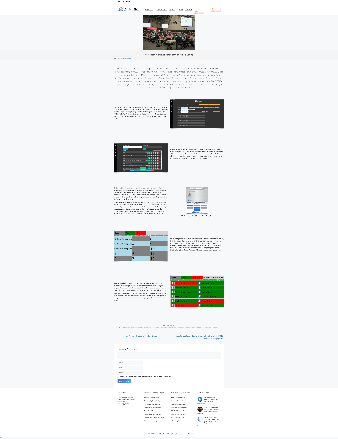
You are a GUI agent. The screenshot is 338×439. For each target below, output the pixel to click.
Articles (167, 325)
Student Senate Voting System (152, 414)
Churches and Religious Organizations (154, 417)
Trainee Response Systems (178, 414)
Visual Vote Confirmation (177, 401)
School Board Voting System (152, 411)
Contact (188, 10)
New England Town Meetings (152, 404)
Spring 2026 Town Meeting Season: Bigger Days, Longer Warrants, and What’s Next (211, 409)
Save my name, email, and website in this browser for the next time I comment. (145, 377)
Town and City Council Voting (152, 401)
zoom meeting (208, 327)
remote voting (181, 327)
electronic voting (147, 327)
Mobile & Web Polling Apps (178, 417)
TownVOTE (140, 107)
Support (172, 10)
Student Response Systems (178, 404)
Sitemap (195, 434)
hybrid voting (164, 327)
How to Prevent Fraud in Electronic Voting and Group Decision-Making (211, 399)
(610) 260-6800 (124, 1)
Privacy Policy (176, 434)
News (181, 10)
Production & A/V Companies (179, 407)
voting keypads (199, 327)
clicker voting (139, 327)
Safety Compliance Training (178, 421)
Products (149, 10)
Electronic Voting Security (178, 397)
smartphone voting (190, 327)
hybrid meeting (156, 327)
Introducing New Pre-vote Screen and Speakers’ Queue (136, 336)
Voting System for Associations (152, 407)
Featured (172, 325)
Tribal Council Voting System (152, 421)
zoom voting (215, 327)
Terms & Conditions (186, 434)
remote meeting (172, 327)
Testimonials (162, 10)
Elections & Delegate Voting (151, 397)
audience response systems (128, 327)
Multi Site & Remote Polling (178, 411)
